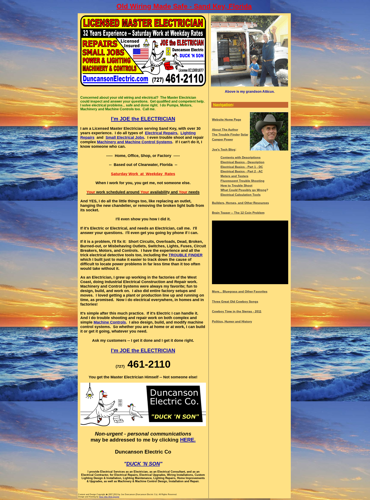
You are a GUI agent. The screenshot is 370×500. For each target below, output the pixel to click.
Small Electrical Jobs (125, 137)
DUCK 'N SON (143, 464)
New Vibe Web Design (109, 497)
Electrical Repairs (161, 133)
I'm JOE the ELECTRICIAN (143, 350)
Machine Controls (110, 322)
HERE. (188, 440)
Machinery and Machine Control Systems (134, 142)
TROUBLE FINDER (186, 255)
